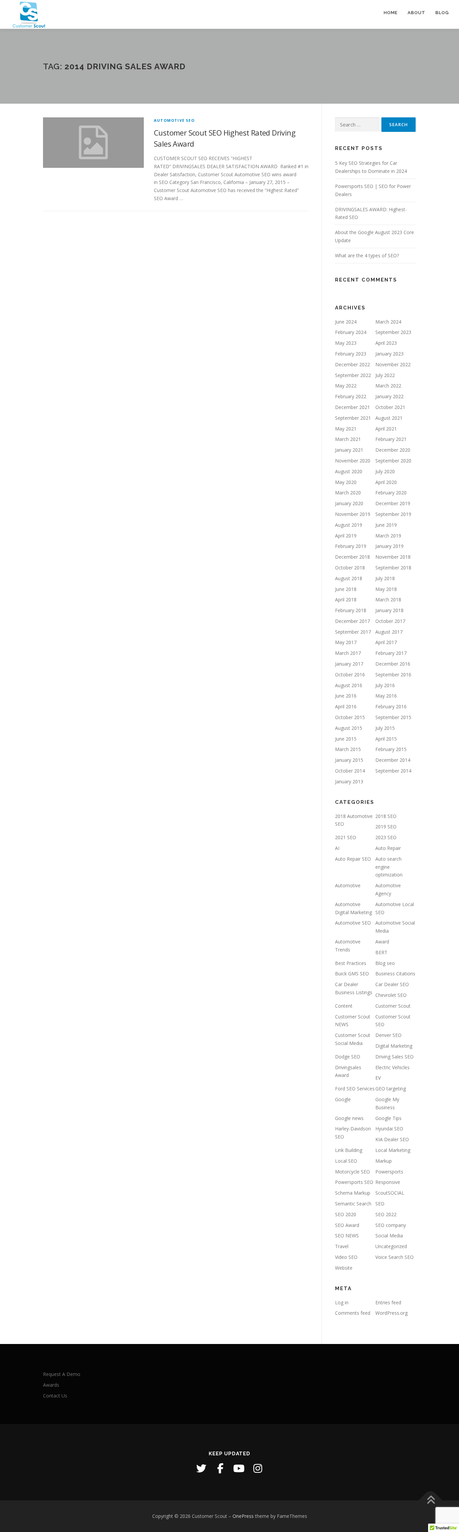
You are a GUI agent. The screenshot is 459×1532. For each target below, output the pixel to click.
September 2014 (393, 771)
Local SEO (346, 1161)
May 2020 (346, 482)
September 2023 (393, 332)
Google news (349, 1118)
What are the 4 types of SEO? (367, 255)
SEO (379, 1203)
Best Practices (350, 963)
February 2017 (391, 653)
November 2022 (393, 364)
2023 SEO (386, 837)
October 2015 (350, 717)
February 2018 (350, 610)
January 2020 (349, 503)
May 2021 (346, 428)
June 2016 (346, 696)
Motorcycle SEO (352, 1171)
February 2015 (391, 749)
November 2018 (393, 557)
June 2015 (346, 739)
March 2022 (388, 385)
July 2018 (385, 578)
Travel (341, 1246)
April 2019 (346, 535)
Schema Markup (352, 1193)
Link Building (348, 1150)
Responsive (387, 1182)
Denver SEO (388, 1035)
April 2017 (386, 642)
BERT (381, 952)
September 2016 (393, 674)
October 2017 (390, 621)
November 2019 (352, 514)
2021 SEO (345, 837)
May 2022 (346, 385)
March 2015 (348, 749)
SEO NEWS (347, 1235)
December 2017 (352, 621)
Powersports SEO (354, 1182)
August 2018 (348, 578)
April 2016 (346, 706)
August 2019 (348, 525)
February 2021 (391, 439)
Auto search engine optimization (389, 867)
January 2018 (389, 610)
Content (343, 1006)
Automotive (348, 885)
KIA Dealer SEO (392, 1139)
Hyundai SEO (389, 1128)
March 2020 (348, 492)
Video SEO (346, 1257)
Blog (442, 12)
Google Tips (388, 1118)
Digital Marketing (393, 1046)
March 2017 (348, 653)
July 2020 (385, 471)
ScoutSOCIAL (389, 1193)
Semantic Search (353, 1203)
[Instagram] (258, 1468)
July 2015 (385, 728)
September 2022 (353, 375)
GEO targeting (390, 1088)
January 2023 (389, 353)
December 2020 (392, 450)
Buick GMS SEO (352, 973)
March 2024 (388, 322)
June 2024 (346, 322)
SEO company (390, 1225)
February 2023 (350, 353)
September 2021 (353, 418)
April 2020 (386, 482)
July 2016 (385, 685)
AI (337, 848)
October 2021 (390, 407)
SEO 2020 (345, 1214)
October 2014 (350, 771)
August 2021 (389, 418)
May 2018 (386, 589)
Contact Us (55, 1395)
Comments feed (352, 1313)
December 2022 (352, 364)
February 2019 (350, 546)
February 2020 (391, 492)
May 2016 (386, 696)
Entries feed (388, 1302)
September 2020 (393, 460)
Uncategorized (391, 1246)
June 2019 (386, 525)
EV (378, 1078)
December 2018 (352, 557)
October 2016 (350, 674)
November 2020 (352, 460)
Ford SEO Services (355, 1088)
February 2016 (391, 706)
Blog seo (385, 963)
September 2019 (393, 514)
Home (391, 12)
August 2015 (348, 728)
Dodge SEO (347, 1056)
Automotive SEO (174, 120)
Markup (383, 1161)
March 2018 (388, 599)
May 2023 (346, 343)
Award (382, 941)
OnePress (243, 1516)
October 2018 (350, 567)
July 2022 (385, 375)
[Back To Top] (431, 1500)
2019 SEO (386, 826)
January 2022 (389, 396)
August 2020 (348, 471)
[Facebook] (220, 1468)
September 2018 (393, 567)
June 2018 (346, 589)
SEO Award (347, 1225)
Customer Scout (393, 1006)
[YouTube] (239, 1468)
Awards (51, 1385)
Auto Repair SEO (353, 859)
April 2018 (346, 599)
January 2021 (349, 450)
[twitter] (201, 1468)
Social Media (389, 1235)
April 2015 (386, 739)
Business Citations (395, 973)
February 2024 (350, 332)
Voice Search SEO (394, 1257)
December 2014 (392, 760)
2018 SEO (386, 816)
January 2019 (389, 546)
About (416, 12)
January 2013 (349, 781)
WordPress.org (391, 1313)
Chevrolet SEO (391, 995)
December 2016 (392, 664)
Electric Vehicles (392, 1067)
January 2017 (349, 664)
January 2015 (349, 760)
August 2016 (348, 685)
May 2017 (346, 642)
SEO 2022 (386, 1214)
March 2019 (388, 535)
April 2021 (386, 428)
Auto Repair (388, 848)
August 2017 (389, 632)
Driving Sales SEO (394, 1056)
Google (343, 1099)
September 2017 (353, 632)
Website (343, 1268)
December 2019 (392, 503)
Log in (341, 1302)
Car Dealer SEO (392, 984)
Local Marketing (392, 1150)
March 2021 (348, 439)
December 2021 (352, 407)
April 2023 (386, 343)
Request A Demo (61, 1374)
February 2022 (350, 396)
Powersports (389, 1171)
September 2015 (393, 717)
